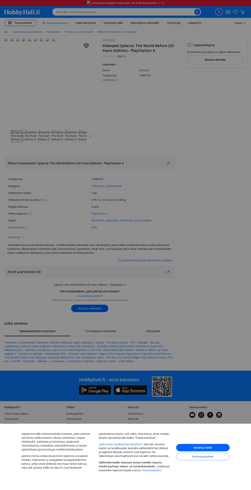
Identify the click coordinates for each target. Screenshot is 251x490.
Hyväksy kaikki (202, 447)
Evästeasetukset (203, 456)
